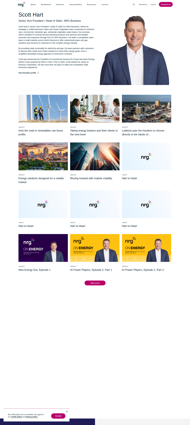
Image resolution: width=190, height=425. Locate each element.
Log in (153, 4)
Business (60, 4)
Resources (91, 4)
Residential (46, 4)
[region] (36, 414)
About (33, 4)
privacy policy (31, 417)
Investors (143, 4)
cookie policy (16, 417)
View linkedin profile (27, 73)
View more (95, 283)
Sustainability (75, 4)
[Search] (134, 4)
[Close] (67, 411)
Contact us (166, 4)
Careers (105, 4)
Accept (58, 416)
